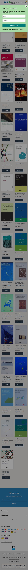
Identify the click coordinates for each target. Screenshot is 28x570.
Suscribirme (14, 25)
